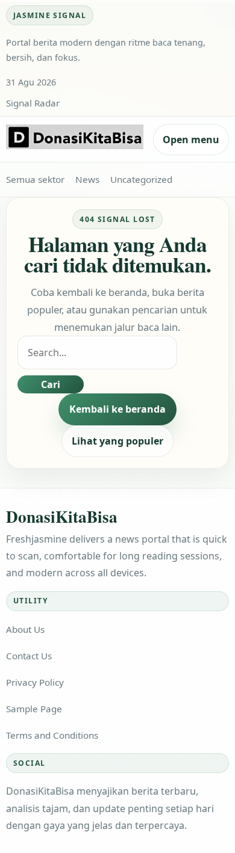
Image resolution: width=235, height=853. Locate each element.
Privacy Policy (35, 682)
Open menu (191, 139)
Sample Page (34, 709)
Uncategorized (141, 179)
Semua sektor (35, 179)
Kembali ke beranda (117, 409)
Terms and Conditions (52, 735)
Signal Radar (33, 103)
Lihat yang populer (117, 441)
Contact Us (29, 656)
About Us (25, 629)
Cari (50, 384)
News (87, 179)
